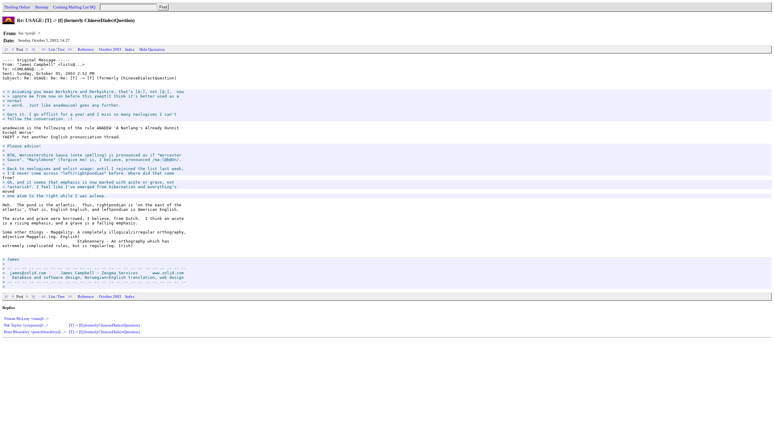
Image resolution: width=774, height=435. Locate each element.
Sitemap (41, 7)
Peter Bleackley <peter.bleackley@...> (35, 332)
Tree (61, 49)
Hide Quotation (152, 49)
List (52, 49)
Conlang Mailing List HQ (74, 7)
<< (44, 49)
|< (6, 49)
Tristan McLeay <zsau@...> (26, 318)
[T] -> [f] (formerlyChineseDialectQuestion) (104, 325)
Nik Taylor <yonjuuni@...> (26, 325)
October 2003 (110, 49)
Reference (86, 49)
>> (70, 49)
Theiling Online (17, 7)
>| (33, 49)
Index (130, 49)
